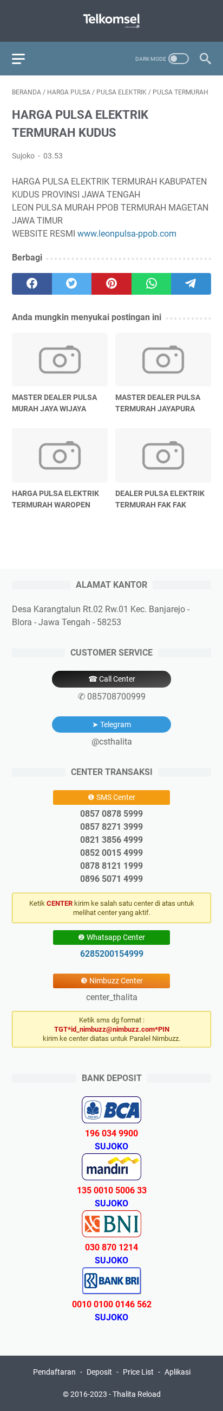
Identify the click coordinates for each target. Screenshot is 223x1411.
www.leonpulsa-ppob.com (126, 233)
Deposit (99, 1372)
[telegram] (191, 284)
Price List (138, 1372)
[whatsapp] (152, 284)
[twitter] (72, 284)
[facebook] (32, 284)
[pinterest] (111, 284)
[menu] (25, 59)
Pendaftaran (54, 1372)
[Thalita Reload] (111, 21)
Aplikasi (178, 1372)
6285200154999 (111, 954)
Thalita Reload (137, 1394)
